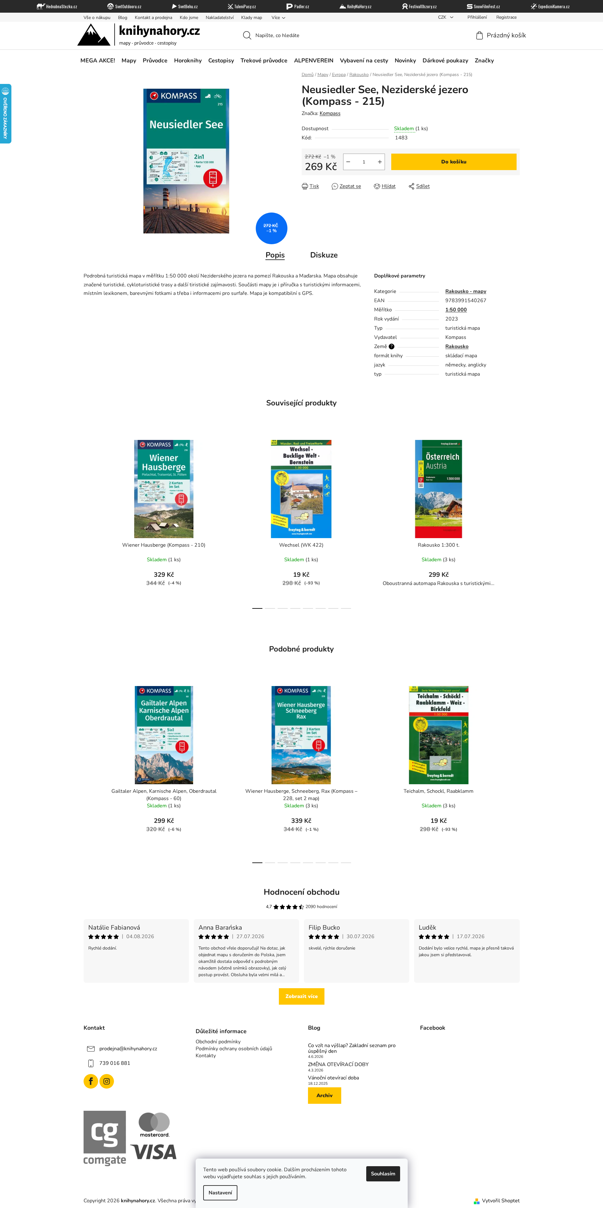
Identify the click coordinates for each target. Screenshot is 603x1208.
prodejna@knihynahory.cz (128, 1048)
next (515, 522)
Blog (122, 18)
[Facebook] (91, 1081)
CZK (443, 17)
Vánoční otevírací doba (333, 1078)
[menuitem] (97, 60)
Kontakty (206, 1055)
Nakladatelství (220, 18)
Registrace (506, 17)
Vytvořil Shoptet (501, 1200)
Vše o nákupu (97, 18)
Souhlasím (383, 1173)
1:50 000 (456, 309)
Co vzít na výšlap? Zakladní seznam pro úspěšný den (352, 1048)
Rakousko (456, 346)
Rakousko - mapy (465, 291)
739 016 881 (114, 1063)
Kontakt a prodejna (153, 18)
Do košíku (454, 161)
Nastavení (220, 1192)
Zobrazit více (302, 996)
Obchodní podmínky (218, 1041)
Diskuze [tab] (324, 255)
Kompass (330, 113)
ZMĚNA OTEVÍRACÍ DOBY (338, 1065)
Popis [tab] (275, 255)
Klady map (251, 18)
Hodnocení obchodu (302, 892)
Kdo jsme (189, 18)
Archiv (325, 1095)
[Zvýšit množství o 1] (380, 162)
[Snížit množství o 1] (348, 162)
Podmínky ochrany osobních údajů (234, 1048)
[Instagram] (106, 1081)
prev (89, 522)
